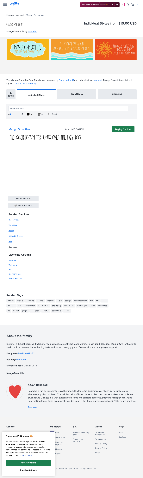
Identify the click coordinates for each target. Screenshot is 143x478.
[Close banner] (113, 4)
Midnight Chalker (16, 236)
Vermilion (13, 225)
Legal (97, 453)
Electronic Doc (15, 274)
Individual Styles (36, 95)
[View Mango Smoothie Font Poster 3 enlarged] (116, 49)
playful (46, 311)
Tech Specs (77, 94)
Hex (10, 241)
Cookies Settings (28, 470)
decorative (56, 311)
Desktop (12, 260)
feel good (35, 311)
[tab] (11, 94)
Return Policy (101, 448)
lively (59, 301)
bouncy (40, 301)
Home (9, 15)
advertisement (80, 301)
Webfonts (13, 265)
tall (97, 301)
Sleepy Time (14, 220)
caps (105, 301)
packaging (56, 306)
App (10, 269)
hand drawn (43, 306)
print (93, 306)
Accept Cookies (28, 462)
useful (16, 311)
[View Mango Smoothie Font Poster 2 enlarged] (72, 49)
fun (91, 301)
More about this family (25, 83)
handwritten (30, 306)
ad (9, 311)
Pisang (11, 230)
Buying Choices (123, 129)
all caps (11, 306)
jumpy (24, 311)
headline (30, 301)
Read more (32, 407)
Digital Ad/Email (15, 278)
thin (19, 306)
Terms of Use (101, 439)
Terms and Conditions (100, 433)
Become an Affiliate (78, 440)
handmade (102, 306)
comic (67, 311)
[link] (132, 4)
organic (50, 301)
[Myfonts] (14, 5)
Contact (122, 437)
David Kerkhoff (66, 80)
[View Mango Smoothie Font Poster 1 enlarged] (28, 49)
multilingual (82, 306)
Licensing (117, 94)
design (68, 301)
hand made (69, 306)
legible (20, 301)
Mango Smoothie (19, 129)
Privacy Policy (101, 444)
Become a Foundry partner (81, 433)
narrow (11, 301)
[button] (29, 114)
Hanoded (19, 15)
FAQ (120, 432)
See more (13, 247)
